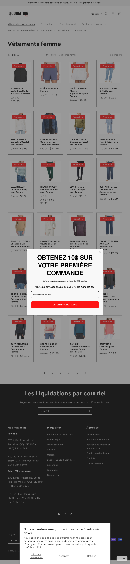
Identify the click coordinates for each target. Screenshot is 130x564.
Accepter (64, 555)
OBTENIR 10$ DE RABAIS (65, 304)
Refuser (91, 555)
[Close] (100, 252)
